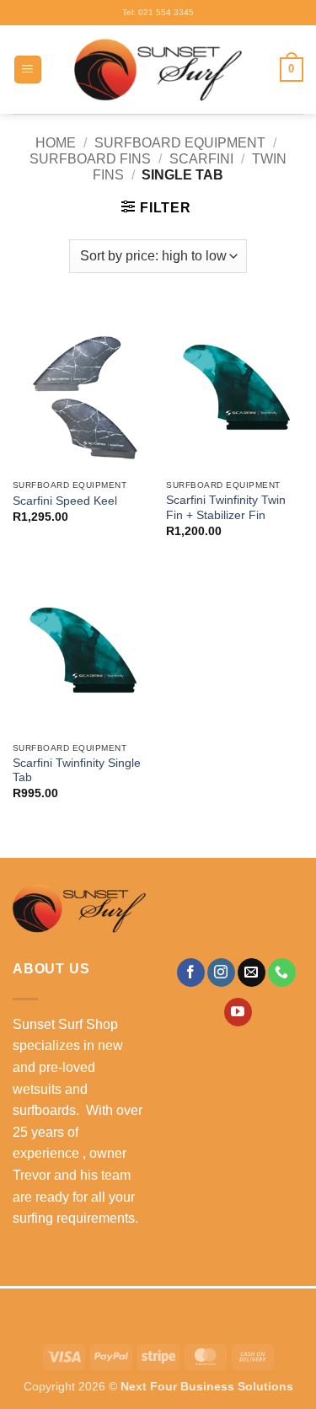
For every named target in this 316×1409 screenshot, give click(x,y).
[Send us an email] (251, 972)
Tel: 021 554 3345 (158, 12)
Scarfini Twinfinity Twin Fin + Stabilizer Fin (226, 508)
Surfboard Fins (90, 159)
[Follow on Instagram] (221, 972)
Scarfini (201, 159)
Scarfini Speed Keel (65, 501)
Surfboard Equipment (179, 143)
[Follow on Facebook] (191, 972)
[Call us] (282, 972)
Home (55, 143)
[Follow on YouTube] (238, 1012)
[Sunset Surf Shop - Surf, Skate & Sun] (158, 70)
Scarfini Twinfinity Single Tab (77, 771)
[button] (27, 69)
